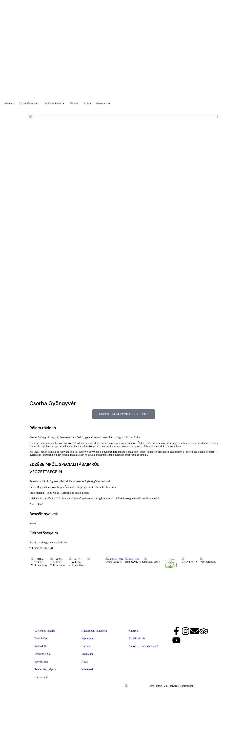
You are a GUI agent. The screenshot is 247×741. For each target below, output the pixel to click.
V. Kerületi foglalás (44, 630)
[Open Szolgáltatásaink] (63, 103)
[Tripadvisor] (203, 631)
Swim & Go (40, 646)
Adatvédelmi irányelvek (94, 630)
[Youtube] (176, 640)
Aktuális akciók (137, 638)
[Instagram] (185, 631)
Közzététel (87, 669)
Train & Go (40, 638)
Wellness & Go (42, 653)
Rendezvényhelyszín (45, 669)
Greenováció (41, 677)
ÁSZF (84, 661)
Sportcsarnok (41, 661)
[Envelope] (194, 631)
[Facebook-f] (176, 631)
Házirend (86, 646)
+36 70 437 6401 (44, 548)
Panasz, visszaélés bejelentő (143, 646)
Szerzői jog (87, 653)
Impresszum (87, 638)
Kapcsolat (134, 630)
